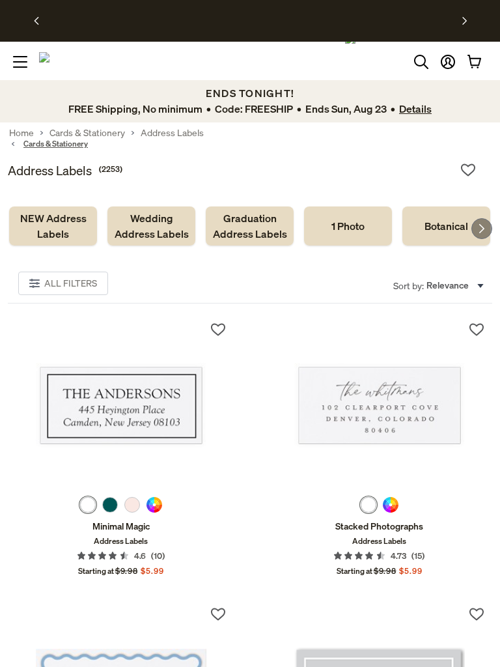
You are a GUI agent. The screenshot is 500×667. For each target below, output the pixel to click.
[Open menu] (20, 62)
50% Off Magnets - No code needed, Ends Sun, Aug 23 (214, 21)
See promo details (353, 21)
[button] (448, 62)
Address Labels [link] (172, 132)
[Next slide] (481, 228)
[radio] (88, 505)
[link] (53, 226)
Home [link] (21, 132)
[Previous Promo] (41, 21)
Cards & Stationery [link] (87, 132)
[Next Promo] (464, 21)
